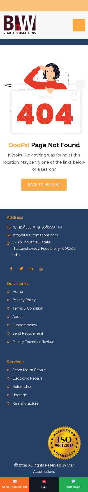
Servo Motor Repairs (29, 370)
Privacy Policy (24, 300)
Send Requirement (27, 333)
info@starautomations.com (35, 235)
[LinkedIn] (31, 268)
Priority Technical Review (33, 342)
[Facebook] (11, 268)
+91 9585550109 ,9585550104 (38, 227)
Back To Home (41, 184)
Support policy (24, 325)
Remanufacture (25, 403)
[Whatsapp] (41, 269)
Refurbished (22, 387)
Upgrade (19, 395)
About (17, 317)
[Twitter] (21, 268)
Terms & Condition (27, 308)
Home (17, 291)
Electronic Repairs (27, 378)
